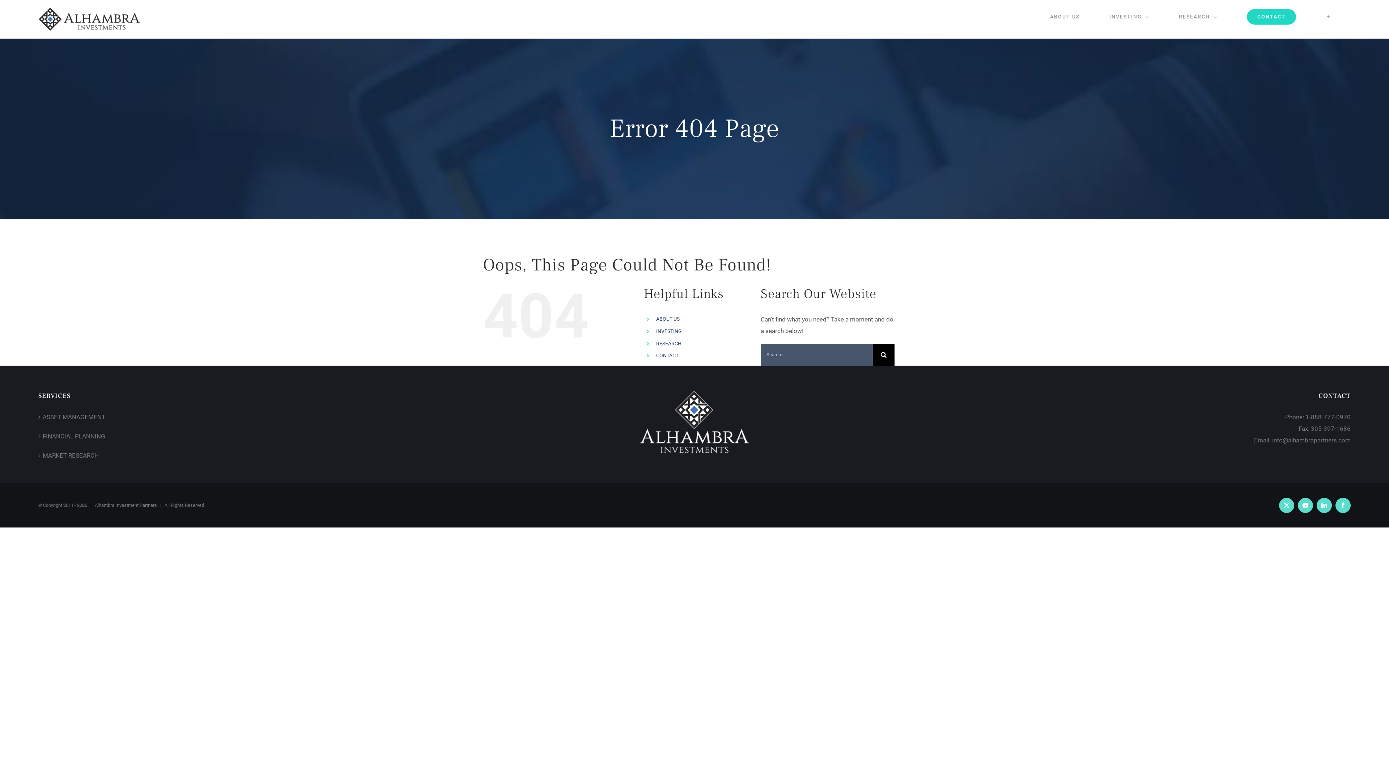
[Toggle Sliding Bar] (1328, 16)
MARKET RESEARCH (71, 455)
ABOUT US (668, 319)
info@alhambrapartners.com (1311, 440)
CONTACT (667, 355)
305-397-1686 (1331, 428)
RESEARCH (668, 343)
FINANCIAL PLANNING (74, 436)
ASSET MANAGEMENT (74, 417)
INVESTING (669, 331)
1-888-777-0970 (1328, 417)
